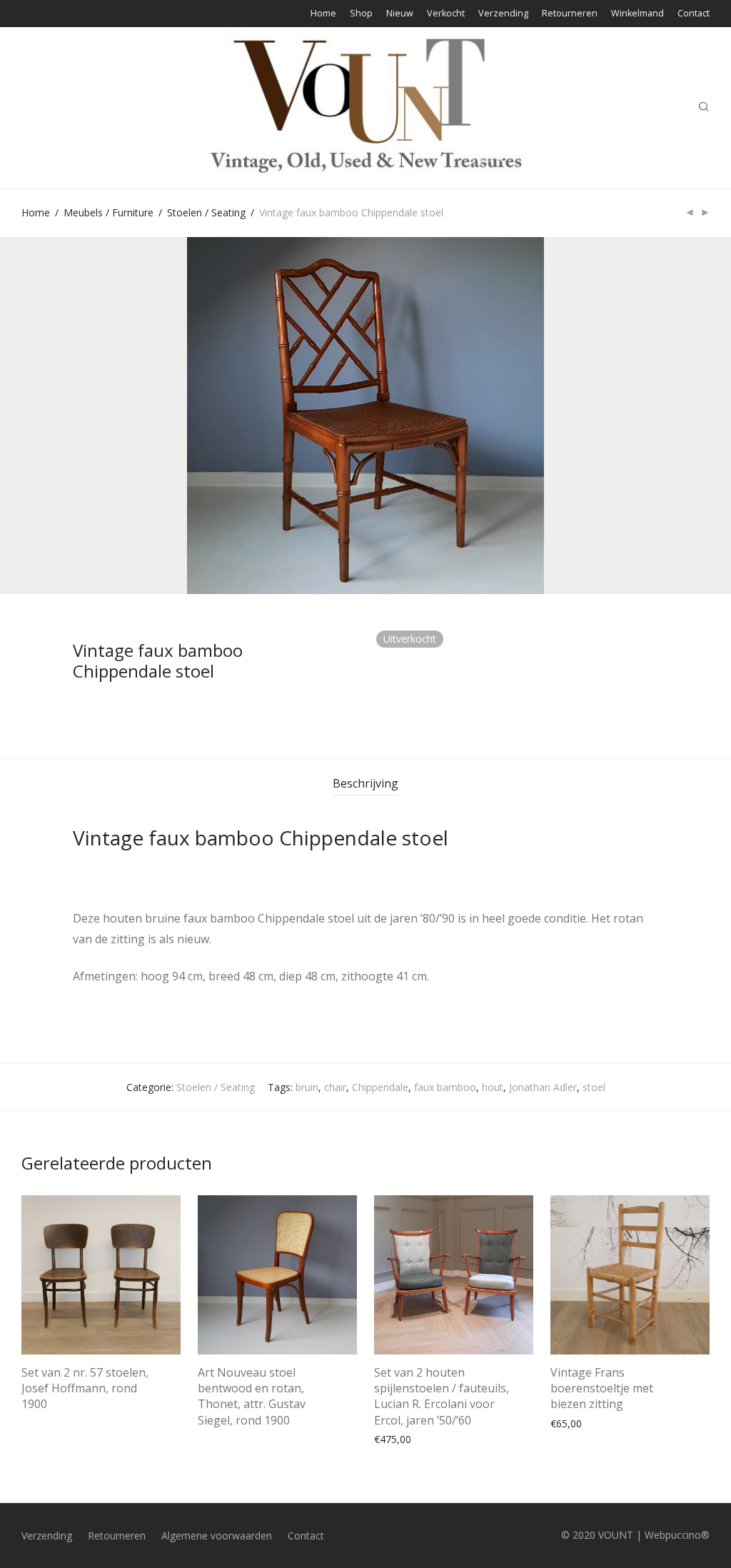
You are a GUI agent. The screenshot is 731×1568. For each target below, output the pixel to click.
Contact (693, 14)
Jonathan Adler (543, 1087)
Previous (24, 415)
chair (335, 1087)
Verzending (503, 14)
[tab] (365, 783)
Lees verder (41, 1406)
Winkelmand (637, 14)
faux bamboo (445, 1087)
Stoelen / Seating (206, 212)
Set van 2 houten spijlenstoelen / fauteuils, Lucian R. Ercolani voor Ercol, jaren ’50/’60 (441, 1396)
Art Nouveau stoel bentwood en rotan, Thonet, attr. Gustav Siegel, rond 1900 (252, 1396)
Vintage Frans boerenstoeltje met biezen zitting (601, 1388)
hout (492, 1087)
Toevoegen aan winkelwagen (434, 1438)
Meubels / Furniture (108, 212)
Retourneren (570, 14)
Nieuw (399, 14)
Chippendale (380, 1087)
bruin (307, 1087)
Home (323, 14)
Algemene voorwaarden (216, 1535)
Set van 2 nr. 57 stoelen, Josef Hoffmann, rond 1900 (84, 1388)
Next (707, 415)
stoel (594, 1087)
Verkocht (446, 14)
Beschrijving (365, 783)
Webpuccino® (677, 1535)
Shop (361, 14)
